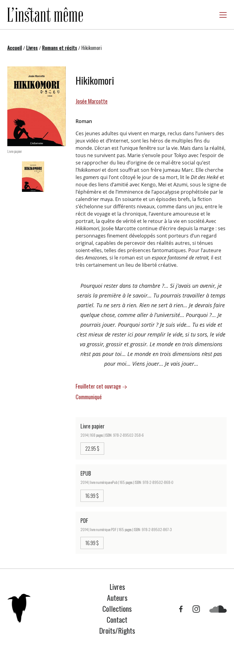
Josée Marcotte (92, 101)
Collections (117, 608)
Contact (117, 619)
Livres (32, 47)
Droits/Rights (117, 630)
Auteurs (117, 597)
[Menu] (223, 15)
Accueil (14, 47)
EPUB (85, 473)
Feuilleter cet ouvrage (99, 386)
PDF (84, 520)
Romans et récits (59, 47)
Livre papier (92, 426)
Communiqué (89, 397)
